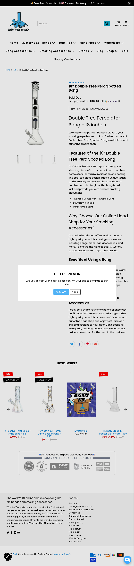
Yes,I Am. (61, 292)
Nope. (75, 292)
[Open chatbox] (127, 560)
